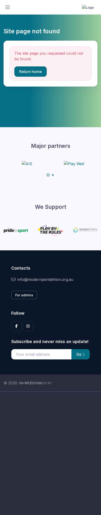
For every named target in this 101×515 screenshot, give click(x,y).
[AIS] (27, 163)
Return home (30, 71)
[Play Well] (74, 163)
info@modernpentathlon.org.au (45, 279)
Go (79, 354)
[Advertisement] (50, 453)
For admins (24, 295)
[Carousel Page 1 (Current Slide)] (48, 175)
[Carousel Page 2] (52, 175)
